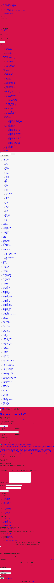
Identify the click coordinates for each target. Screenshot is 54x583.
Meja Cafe (5, 336)
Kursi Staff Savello (12, 112)
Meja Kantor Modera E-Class (14, 132)
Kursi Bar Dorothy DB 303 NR (9, 12)
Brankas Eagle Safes (9, 54)
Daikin (6, 171)
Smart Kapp (5, 395)
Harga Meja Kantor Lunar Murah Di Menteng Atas (17, 447)
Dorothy (7, 176)
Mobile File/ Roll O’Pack (8, 81)
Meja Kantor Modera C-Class (14, 130)
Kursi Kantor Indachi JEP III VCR (9, 5)
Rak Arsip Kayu (6, 389)
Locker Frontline (6, 326)
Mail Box (4, 334)
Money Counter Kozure (8, 373)
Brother (7, 165)
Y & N (6, 222)
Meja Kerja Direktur (7, 346)
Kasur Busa (5, 261)
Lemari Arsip (5, 56)
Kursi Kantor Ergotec (9, 115)
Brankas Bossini (8, 49)
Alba (6, 163)
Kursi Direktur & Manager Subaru (15, 92)
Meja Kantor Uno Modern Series (15, 122)
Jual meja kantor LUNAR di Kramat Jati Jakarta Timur (22, 450)
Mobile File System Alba (10, 82)
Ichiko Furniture (8, 193)
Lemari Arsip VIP (8, 57)
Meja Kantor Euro (9, 147)
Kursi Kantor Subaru (9, 91)
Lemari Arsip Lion (9, 62)
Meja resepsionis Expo (7, 353)
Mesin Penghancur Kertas (8, 360)
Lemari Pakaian (6, 316)
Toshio (6, 216)
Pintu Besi (5, 383)
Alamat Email (3, 567)
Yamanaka (5, 406)
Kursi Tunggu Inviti (6, 287)
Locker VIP (7, 70)
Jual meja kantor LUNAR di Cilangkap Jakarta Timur (32, 449)
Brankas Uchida (8, 53)
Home (4, 44)
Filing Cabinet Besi (6, 242)
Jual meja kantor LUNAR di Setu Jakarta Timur (38, 451)
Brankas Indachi (8, 52)
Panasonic (7, 206)
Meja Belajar (5, 335)
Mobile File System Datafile (8, 367)
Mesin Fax (5, 356)
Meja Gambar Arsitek (7, 338)
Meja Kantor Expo (9, 141)
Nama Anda (2, 485)
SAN (6, 209)
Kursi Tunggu (5, 286)
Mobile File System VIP (10, 83)
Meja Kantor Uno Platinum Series (15, 121)
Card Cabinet (5, 235)
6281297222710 (10, 536)
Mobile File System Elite (10, 86)
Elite (6, 180)
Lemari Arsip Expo (6, 301)
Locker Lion (7, 77)
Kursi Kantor (5, 88)
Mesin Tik (5, 361)
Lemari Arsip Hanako (7, 304)
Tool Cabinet (5, 402)
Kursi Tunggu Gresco (9, 257)
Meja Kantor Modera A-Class (14, 128)
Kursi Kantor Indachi (9, 103)
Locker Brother (8, 74)
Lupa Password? (8, 578)
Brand (4, 162)
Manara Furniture (11, 528)
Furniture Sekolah (6, 249)
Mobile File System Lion (10, 87)
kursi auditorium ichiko (7, 265)
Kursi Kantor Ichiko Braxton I (9, 8)
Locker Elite (7, 78)
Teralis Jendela (6, 400)
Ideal (6, 195)
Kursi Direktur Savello (12, 109)
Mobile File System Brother (11, 85)
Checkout (3, 42)
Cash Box (5, 237)
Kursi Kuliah (5, 280)
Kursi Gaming (5, 269)
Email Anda (2, 488)
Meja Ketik (5, 347)
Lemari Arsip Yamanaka (10, 58)
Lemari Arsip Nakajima (7, 310)
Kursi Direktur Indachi (12, 104)
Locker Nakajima (6, 331)
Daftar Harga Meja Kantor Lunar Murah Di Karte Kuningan (15, 446)
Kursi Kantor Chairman (10, 98)
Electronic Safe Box (7, 241)
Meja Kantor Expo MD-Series (14, 142)
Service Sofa (5, 394)
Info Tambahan (9, 431)
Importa (7, 197)
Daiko (6, 172)
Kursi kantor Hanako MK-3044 (9, 6)
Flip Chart (5, 248)
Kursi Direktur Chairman (13, 99)
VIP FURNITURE (6, 403)
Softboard (5, 398)
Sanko (6, 210)
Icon (6, 194)
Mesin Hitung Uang (7, 357)
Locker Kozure (8, 71)
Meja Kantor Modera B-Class (14, 129)
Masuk (2, 578)
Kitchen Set (5, 263)
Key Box (4, 262)
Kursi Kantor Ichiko (9, 90)
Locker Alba (7, 75)
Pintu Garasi (5, 385)
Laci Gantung (5, 289)
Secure (6, 212)
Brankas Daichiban (9, 47)
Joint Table (5, 259)
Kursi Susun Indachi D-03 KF (9, 9)
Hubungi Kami (4, 426)
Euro (6, 182)
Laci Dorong (5, 288)
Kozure (6, 199)
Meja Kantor (5, 116)
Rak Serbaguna (6, 391)
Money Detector (6, 374)
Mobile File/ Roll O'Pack (8, 372)
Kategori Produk (4, 155)
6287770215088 (10, 537)
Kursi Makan (5, 283)
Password (2, 571)
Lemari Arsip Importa (7, 305)
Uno (6, 219)
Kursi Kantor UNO (9, 96)
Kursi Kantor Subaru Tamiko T (9, 4)
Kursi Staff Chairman (12, 101)
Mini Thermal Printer (7, 363)
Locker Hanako (6, 327)
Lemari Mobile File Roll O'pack (9, 314)
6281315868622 (10, 538)
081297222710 (11, 535)
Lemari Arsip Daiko (9, 64)
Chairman (7, 168)
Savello (6, 211)
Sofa (4, 397)
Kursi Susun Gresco (9, 256)
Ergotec (7, 181)
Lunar (6, 202)
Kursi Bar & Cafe (6, 266)
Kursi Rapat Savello (12, 111)
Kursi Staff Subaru (11, 94)
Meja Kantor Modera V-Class (14, 135)
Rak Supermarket (6, 393)
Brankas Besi (5, 224)
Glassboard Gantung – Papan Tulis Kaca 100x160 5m (14, 10)
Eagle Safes (7, 179)
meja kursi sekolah (7, 350)
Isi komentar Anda (4, 482)
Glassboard (5, 250)
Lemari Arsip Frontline (7, 303)
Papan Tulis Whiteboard (8, 380)
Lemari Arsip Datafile (7, 299)
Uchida (6, 218)
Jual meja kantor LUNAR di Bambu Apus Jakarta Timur (40, 447)
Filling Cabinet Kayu (7, 245)
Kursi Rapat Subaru (12, 95)
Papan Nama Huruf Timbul (8, 378)
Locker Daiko (8, 79)
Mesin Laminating (6, 359)
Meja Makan (5, 351)
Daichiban (7, 169)
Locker (4, 69)
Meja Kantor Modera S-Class (14, 134)
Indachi (6, 198)
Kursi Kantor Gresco (9, 113)
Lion (6, 201)
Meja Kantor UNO (9, 117)
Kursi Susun (5, 284)
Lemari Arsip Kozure (9, 60)
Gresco (4, 252)
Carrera (6, 167)
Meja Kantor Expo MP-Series (14, 143)
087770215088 (8, 533)
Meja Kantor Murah (7, 342)
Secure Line (7, 214)
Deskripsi (2, 431)
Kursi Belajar (5, 267)
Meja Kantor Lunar (9, 146)
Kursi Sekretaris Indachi (13, 107)
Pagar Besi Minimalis (7, 376)
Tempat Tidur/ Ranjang (8, 399)
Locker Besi (5, 320)
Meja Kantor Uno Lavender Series (15, 124)
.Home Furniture (6, 159)
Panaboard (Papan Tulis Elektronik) (10, 377)
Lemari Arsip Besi (6, 293)
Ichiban (6, 192)
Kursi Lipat (5, 282)
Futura (6, 188)
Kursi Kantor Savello (9, 108)
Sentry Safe (7, 215)
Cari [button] (13, 154)
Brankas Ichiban (8, 48)
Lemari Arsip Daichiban (10, 65)
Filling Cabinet (5, 148)
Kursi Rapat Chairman (12, 100)
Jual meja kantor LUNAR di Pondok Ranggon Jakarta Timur (15, 451)
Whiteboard (5, 150)
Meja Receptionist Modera (13, 138)
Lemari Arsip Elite (9, 68)
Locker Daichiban (9, 73)
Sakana (6, 207)
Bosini (6, 164)
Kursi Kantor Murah (7, 276)
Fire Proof (5, 246)
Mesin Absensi (6, 355)
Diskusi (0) (16, 431)
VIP (6, 220)
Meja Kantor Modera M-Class (14, 133)
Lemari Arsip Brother (9, 66)
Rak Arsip (5, 387)
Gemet (6, 189)
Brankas (4, 45)
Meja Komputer (6, 348)
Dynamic (7, 177)
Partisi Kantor (5, 382)
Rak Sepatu (5, 390)
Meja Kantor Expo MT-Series (14, 145)
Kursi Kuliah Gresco (9, 254)
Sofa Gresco (8, 258)
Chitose (4, 239)
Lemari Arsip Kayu (6, 306)
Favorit (6, 185)
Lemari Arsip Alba (9, 61)
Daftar (32, 581)
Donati (6, 175)
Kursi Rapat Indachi (12, 105)
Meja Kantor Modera (9, 126)
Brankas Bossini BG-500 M (8, 13)
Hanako (7, 190)
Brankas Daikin (8, 51)
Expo (6, 184)
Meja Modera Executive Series (14, 137)
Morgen (7, 203)
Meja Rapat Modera (12, 139)
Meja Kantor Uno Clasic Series (14, 118)
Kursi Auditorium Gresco (10, 253)
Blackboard (5, 160)
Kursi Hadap (5, 270)
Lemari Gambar (6, 313)
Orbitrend (7, 205)
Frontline (7, 186)
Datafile (7, 173)
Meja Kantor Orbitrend (10, 125)
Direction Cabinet (6, 240)
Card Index (5, 236)
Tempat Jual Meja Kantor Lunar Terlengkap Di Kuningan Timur (27, 453)
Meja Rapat (5, 352)
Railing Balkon (6, 386)
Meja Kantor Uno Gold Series (14, 120)
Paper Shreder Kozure (7, 381)
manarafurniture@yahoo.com (11, 540)
